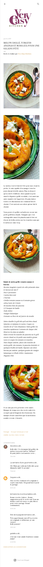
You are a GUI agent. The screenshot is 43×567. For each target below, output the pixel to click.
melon (17, 435)
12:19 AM (12, 488)
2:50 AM (12, 527)
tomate (21, 435)
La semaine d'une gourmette (21, 463)
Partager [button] (6, 432)
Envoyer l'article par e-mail (19, 432)
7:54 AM (12, 456)
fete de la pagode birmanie (20, 515)
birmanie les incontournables (21, 494)
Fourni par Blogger (23, 560)
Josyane (13, 477)
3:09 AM (13, 508)
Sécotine (13, 446)
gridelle (13, 533)
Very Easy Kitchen (24, 54)
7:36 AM (12, 471)
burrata (11, 435)
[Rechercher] (38, 3)
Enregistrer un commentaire (15, 547)
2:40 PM (13, 542)
